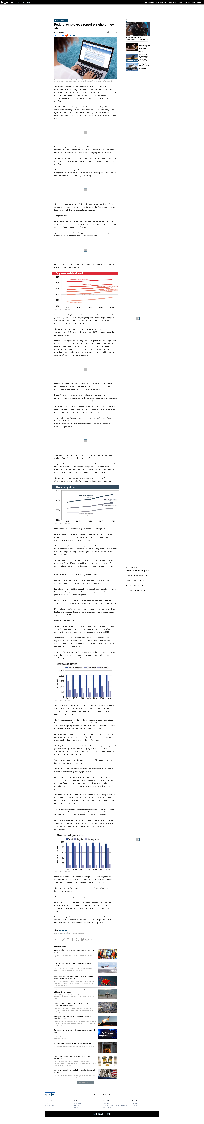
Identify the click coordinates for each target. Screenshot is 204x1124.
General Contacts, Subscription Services (115, 1105)
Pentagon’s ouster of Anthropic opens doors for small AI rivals (74, 1031)
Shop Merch (77, 1105)
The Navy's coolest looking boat (137, 571)
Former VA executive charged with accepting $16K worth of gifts (74, 1071)
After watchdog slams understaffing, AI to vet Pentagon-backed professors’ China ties (74, 978)
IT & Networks (171, 2)
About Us (135, 1103)
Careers (134, 1105)
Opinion (199, 2)
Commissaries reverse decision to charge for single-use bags (74, 951)
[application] (138, 29)
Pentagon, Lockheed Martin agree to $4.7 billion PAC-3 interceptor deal (74, 1018)
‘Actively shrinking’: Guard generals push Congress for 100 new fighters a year (74, 991)
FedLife (193, 2)
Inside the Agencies (151, 2)
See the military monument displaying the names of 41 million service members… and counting (144, 47)
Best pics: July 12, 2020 (134, 585)
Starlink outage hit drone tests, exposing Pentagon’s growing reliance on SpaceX (73, 1004)
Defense (187, 2)
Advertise (106, 1103)
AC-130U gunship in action (135, 590)
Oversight (180, 2)
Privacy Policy (49, 1103)
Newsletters (77, 1103)
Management (61, 20)
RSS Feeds (77, 1108)
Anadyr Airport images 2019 (136, 581)
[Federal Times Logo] (23, 2)
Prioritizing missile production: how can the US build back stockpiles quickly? (143, 66)
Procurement (162, 2)
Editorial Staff (107, 1108)
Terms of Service (50, 1105)
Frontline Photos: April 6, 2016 (137, 576)
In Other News (60, 946)
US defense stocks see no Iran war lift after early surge (74, 1043)
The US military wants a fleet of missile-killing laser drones (72, 964)
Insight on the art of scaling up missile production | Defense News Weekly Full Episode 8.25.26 (143, 58)
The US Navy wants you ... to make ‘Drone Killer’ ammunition (72, 1058)
